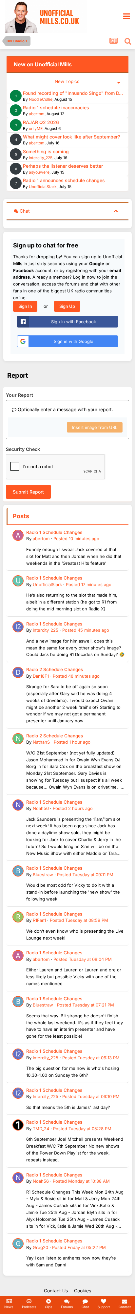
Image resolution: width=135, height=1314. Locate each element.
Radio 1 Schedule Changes (54, 532)
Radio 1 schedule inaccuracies (56, 107)
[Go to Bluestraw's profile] (18, 871)
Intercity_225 (40, 157)
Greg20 (40, 1247)
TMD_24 (41, 1128)
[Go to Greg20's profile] (18, 1243)
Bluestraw (43, 874)
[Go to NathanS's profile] (18, 738)
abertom (37, 113)
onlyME (36, 128)
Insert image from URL (94, 427)
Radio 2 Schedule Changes (54, 669)
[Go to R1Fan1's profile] (18, 916)
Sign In (25, 306)
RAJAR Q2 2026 (41, 122)
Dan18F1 (41, 676)
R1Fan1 (39, 920)
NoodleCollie (40, 99)
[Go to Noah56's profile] (18, 805)
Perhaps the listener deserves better (63, 166)
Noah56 (41, 808)
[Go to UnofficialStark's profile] (18, 580)
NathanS (41, 742)
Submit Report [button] (28, 492)
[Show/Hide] (115, 210)
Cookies (82, 1290)
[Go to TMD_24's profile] (18, 1125)
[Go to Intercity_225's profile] (18, 626)
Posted (76, 538)
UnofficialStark (43, 186)
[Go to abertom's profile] (18, 535)
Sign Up (67, 306)
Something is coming (46, 151)
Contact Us (56, 1290)
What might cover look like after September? (71, 136)
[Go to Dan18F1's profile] (18, 672)
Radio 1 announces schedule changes (64, 180)
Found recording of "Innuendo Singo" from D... (73, 93)
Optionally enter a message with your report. (64, 409)
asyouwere (39, 172)
